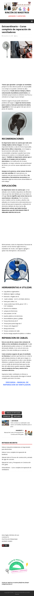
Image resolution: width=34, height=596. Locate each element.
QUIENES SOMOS (7, 541)
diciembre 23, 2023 (8, 36)
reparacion (6, 416)
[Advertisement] (17, 71)
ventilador (17, 416)
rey (17, 36)
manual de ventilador (13, 413)
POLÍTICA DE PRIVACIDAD (9, 539)
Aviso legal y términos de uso (10, 535)
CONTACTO (5, 537)
